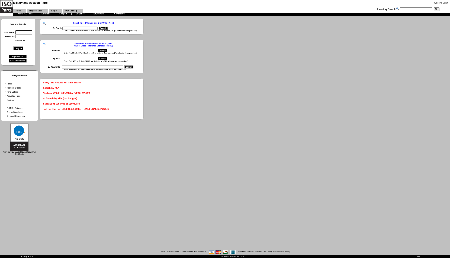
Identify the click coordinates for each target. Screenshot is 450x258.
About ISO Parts (14, 96)
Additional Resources (16, 116)
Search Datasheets (15, 112)
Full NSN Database (15, 108)
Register (10, 100)
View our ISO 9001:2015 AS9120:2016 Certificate (19, 153)
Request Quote (14, 88)
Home (9, 84)
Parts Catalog (12, 92)
